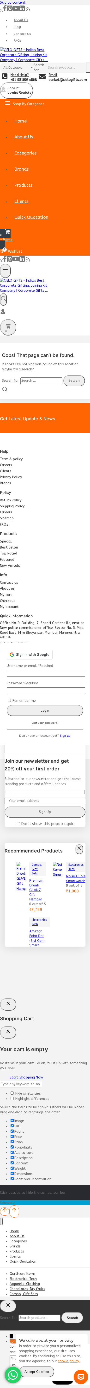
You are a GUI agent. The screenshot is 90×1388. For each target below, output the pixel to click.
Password (22, 683)
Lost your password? (45, 722)
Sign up (65, 735)
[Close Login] (8, 1004)
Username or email (30, 666)
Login (45, 710)
